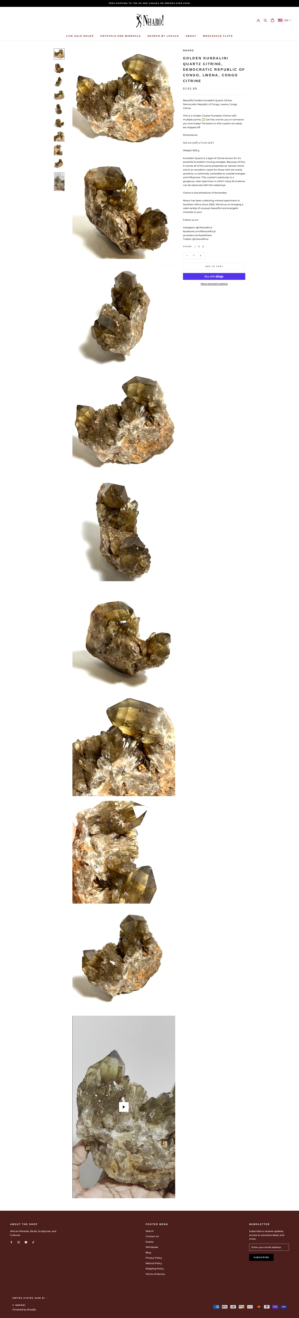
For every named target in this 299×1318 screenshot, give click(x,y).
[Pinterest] (203, 246)
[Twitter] (199, 246)
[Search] (265, 20)
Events (150, 1241)
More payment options (214, 283)
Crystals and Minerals (120, 36)
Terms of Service (155, 1274)
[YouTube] (26, 1242)
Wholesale (152, 1247)
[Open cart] (272, 20)
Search (150, 1231)
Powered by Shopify (24, 1309)
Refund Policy (154, 1263)
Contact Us (152, 1236)
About (191, 36)
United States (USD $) (28, 1298)
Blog (148, 1252)
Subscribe (261, 1257)
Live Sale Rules (80, 36)
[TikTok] (33, 1242)
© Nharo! (19, 1305)
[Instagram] (18, 1242)
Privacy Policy (154, 1257)
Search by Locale (163, 36)
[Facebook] (195, 246)
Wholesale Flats (218, 36)
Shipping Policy (155, 1268)
